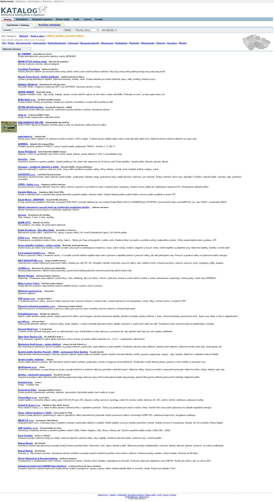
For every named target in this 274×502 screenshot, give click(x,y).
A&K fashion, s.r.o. (28, 428)
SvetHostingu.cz (34, 1)
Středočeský (147, 43)
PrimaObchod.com (28, 314)
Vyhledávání (22, 19)
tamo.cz (22, 115)
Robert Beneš (25, 443)
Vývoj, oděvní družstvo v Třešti (35, 413)
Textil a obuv (37, 36)
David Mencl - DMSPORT (31, 200)
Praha (11, 43)
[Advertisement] (234, 10)
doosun (22, 215)
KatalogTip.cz (21, 1)
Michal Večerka (26, 276)
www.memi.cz (25, 136)
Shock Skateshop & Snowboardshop (38, 458)
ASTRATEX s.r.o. (27, 174)
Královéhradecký (57, 43)
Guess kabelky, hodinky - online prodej (39, 245)
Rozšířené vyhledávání (49, 25)
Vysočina (172, 43)
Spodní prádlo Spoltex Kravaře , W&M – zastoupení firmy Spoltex (53, 352)
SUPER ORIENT (26, 92)
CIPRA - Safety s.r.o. (28, 184)
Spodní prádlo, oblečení (31, 359)
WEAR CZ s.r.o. (26, 420)
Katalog (7, 19)
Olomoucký (107, 43)
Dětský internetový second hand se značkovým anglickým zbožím (53, 207)
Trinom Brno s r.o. (27, 397)
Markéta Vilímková (28, 84)
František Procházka (29, 69)
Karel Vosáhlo (25, 435)
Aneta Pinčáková (27, 151)
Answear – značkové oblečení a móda (38, 167)
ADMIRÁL (23, 144)
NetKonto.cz (47, 1)
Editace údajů (62, 19)
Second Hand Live (28, 329)
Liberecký (73, 43)
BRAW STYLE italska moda (32, 61)
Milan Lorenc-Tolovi (28, 283)
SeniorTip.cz (59, 1)
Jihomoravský (23, 43)
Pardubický (121, 43)
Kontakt (99, 19)
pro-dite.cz (23, 321)
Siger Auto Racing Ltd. (30, 337)
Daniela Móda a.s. (27, 192)
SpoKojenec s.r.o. (27, 367)
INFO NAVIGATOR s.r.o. (30, 260)
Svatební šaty (25, 382)
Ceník (76, 19)
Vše (4, 43)
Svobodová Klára (27, 390)
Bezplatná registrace (42, 19)
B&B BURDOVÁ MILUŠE (30, 122)
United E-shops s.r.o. (29, 405)
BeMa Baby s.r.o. (27, 99)
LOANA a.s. (24, 268)
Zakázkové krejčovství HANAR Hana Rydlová (42, 466)
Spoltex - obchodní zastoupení (35, 375)
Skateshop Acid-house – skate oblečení (39, 344)
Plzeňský (134, 43)
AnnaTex (22, 159)
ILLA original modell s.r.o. (32, 253)
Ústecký (160, 43)
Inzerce (87, 19)
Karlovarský (39, 43)
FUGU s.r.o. (24, 238)
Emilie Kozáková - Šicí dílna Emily (36, 230)
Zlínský (183, 43)
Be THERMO (24, 54)
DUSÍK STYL (24, 222)
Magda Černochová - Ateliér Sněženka (38, 77)
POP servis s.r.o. (27, 298)
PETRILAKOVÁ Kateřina (30, 107)
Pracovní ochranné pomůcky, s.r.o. (37, 306)
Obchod (23, 36)
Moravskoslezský (89, 43)
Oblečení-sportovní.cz (30, 291)
